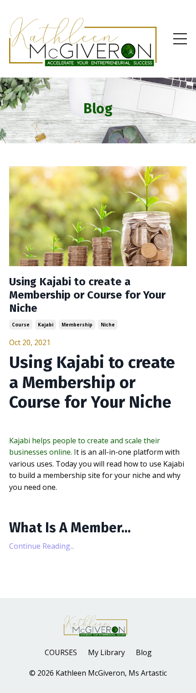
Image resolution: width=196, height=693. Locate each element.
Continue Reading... (41, 546)
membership (77, 324)
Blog (144, 652)
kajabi (45, 324)
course (21, 324)
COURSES (61, 652)
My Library (106, 652)
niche (108, 324)
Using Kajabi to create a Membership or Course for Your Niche (87, 295)
